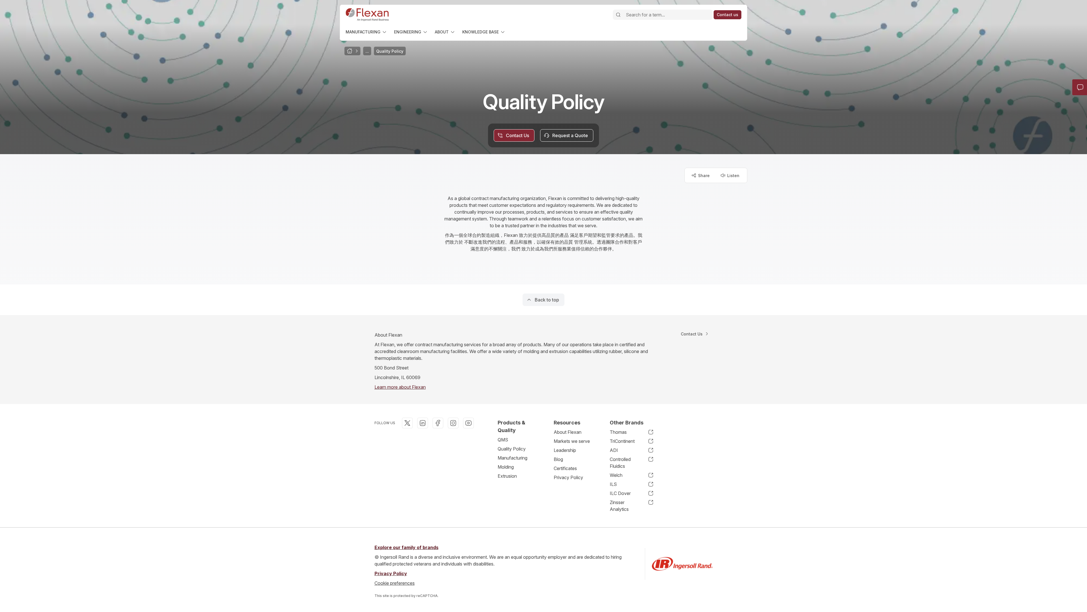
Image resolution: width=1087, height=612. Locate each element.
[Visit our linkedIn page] (422, 423)
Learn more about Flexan (400, 387)
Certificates (565, 468)
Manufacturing (512, 458)
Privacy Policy (568, 477)
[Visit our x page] (407, 423)
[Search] (618, 15)
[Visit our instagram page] (453, 423)
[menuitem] (366, 32)
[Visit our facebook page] (438, 423)
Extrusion (507, 476)
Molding (506, 467)
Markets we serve (572, 441)
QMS (503, 440)
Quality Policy (512, 449)
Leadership (565, 450)
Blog (558, 459)
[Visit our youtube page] (468, 423)
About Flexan (567, 432)
